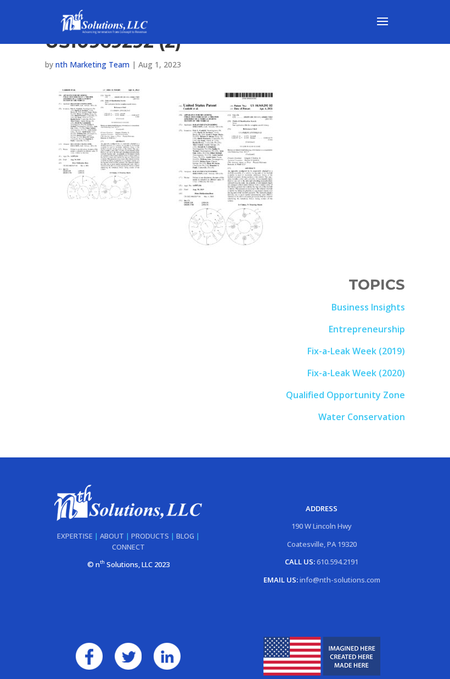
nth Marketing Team (92, 64)
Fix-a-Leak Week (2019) (356, 351)
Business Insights (368, 307)
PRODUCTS (150, 536)
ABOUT (112, 536)
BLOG (185, 536)
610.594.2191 (337, 562)
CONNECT (128, 547)
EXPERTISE (75, 536)
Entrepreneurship (367, 329)
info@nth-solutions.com (340, 580)
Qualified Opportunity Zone (345, 395)
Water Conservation (361, 417)
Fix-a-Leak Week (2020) (356, 373)
